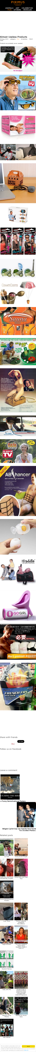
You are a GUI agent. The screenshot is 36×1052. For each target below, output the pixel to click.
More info (26, 1050)
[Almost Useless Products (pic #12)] (18, 412)
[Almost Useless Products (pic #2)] (18, 110)
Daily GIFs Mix (7, 989)
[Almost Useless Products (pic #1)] (18, 71)
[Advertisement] (18, 23)
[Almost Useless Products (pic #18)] (18, 620)
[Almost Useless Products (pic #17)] (18, 586)
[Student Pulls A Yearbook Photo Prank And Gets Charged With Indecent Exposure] (21, 988)
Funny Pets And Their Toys (21, 877)
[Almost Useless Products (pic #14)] (18, 462)
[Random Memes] (6, 967)
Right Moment (6, 944)
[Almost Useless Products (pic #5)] (18, 202)
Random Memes (7, 969)
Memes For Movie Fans (21, 1016)
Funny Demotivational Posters (6, 899)
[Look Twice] (6, 920)
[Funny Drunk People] (21, 855)
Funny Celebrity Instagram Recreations (21, 922)
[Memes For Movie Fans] (21, 1014)
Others (17, 10)
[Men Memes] (6, 1036)
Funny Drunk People (21, 856)
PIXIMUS (18, 2)
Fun (10, 10)
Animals (9, 8)
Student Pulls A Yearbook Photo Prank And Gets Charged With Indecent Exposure (21, 992)
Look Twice (6, 921)
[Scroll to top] (29, 1043)
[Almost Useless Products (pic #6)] (18, 223)
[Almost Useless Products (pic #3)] (18, 140)
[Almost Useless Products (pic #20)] (18, 710)
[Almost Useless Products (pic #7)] (18, 255)
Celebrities (27, 8)
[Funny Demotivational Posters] (6, 898)
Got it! (28, 1046)
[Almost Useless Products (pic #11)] (18, 365)
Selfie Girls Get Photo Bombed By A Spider (6, 877)
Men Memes (6, 1037)
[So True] (6, 855)
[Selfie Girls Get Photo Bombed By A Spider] (6, 876)
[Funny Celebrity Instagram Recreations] (21, 920)
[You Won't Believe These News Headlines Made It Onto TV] (21, 943)
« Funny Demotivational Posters (13, 801)
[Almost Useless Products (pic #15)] (18, 515)
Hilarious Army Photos (6, 1016)
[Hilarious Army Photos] (6, 1014)
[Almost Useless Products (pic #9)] (18, 303)
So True (6, 856)
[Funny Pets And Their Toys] (21, 876)
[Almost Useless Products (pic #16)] (18, 554)
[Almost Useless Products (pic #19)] (18, 659)
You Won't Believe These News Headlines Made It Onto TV (21, 946)
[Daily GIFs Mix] (6, 988)
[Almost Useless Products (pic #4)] (18, 159)
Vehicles (27, 10)
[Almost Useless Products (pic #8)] (18, 278)
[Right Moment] (6, 943)
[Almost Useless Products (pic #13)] (18, 435)
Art (17, 8)
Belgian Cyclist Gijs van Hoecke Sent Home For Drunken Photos (19, 829)
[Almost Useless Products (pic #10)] (18, 334)
